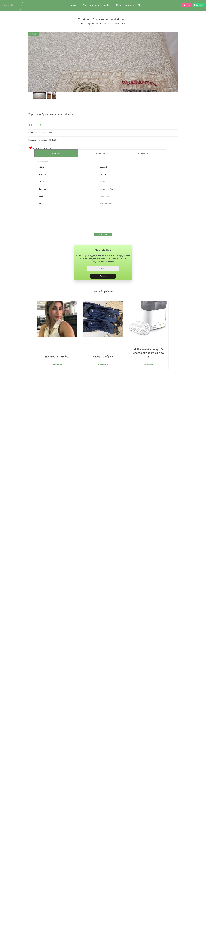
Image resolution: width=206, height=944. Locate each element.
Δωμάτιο (104, 24)
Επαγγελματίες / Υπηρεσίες (96, 5)
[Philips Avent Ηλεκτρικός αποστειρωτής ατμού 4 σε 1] (148, 319)
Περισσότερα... (57, 364)
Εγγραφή (200, 5)
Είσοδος (186, 5)
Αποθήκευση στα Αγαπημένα (41, 148)
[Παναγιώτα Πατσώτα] (57, 319)
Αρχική (74, 5)
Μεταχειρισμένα (124, 5)
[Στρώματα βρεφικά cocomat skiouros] (39, 98)
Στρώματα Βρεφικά (117, 24)
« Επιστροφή (103, 234)
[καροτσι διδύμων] (103, 319)
